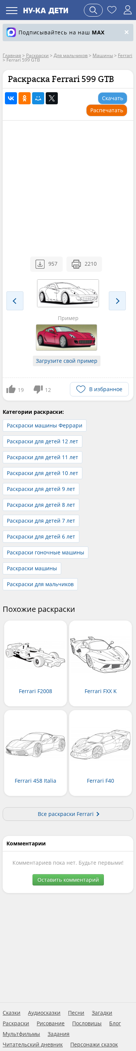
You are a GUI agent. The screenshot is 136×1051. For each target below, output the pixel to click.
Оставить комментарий (68, 879)
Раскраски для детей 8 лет (41, 504)
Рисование (51, 1023)
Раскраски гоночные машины (45, 552)
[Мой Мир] (38, 98)
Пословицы (87, 1023)
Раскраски (16, 1023)
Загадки (102, 1012)
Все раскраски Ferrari (66, 813)
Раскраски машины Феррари (44, 425)
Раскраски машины (32, 568)
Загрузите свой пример (66, 360)
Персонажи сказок (94, 1044)
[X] (52, 98)
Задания (59, 1034)
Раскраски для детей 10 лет (42, 473)
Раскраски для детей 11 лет (42, 457)
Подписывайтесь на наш (62, 32)
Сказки (11, 1012)
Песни (76, 1012)
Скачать (112, 98)
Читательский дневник (33, 1044)
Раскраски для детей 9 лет (41, 488)
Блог (115, 1023)
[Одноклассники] (25, 98)
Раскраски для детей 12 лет (42, 441)
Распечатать (106, 110)
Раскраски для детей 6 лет (41, 536)
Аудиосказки (44, 1012)
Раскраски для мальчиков (40, 584)
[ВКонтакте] (11, 98)
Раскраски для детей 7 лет (41, 520)
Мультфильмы (21, 1034)
